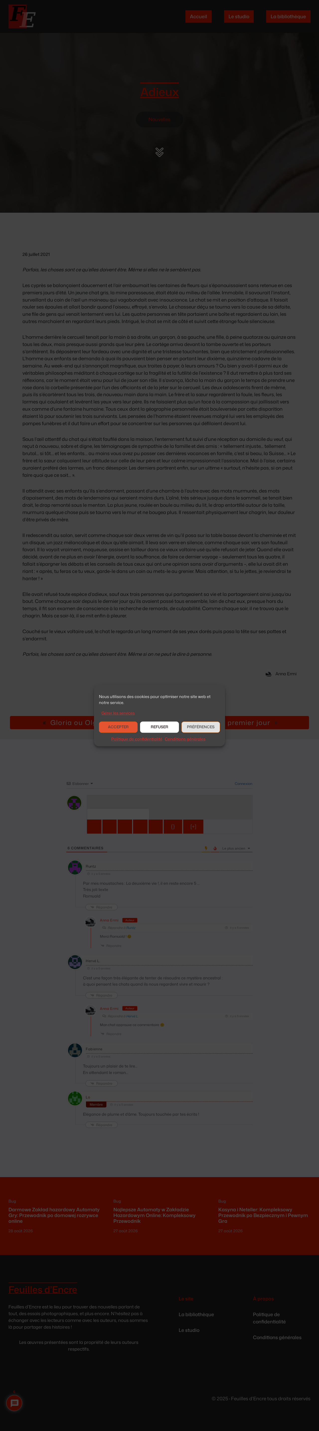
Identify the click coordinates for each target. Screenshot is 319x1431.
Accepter (118, 727)
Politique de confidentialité (136, 739)
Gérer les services (118, 713)
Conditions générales (185, 739)
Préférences (201, 727)
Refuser (159, 727)
